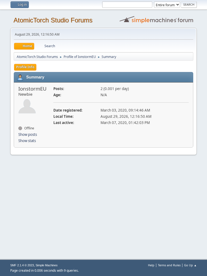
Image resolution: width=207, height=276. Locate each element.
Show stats (27, 140)
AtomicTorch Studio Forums (52, 20)
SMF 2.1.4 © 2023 (22, 265)
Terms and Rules (169, 265)
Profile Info (25, 67)
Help (151, 265)
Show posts (27, 134)
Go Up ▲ (190, 265)
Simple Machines (47, 265)
